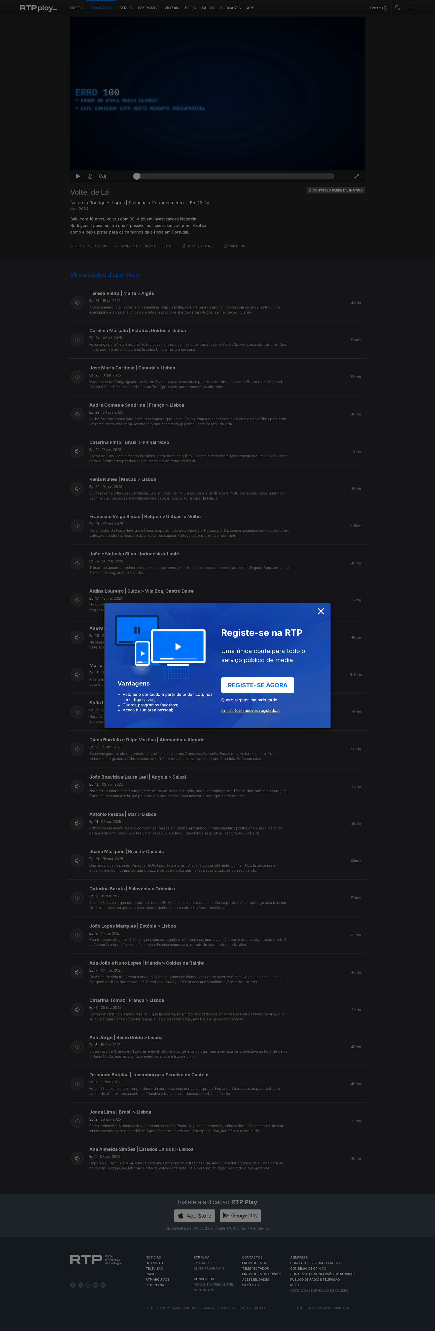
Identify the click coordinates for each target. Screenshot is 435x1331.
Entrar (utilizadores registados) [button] (250, 710)
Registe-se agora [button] (257, 685)
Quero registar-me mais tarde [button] (249, 699)
